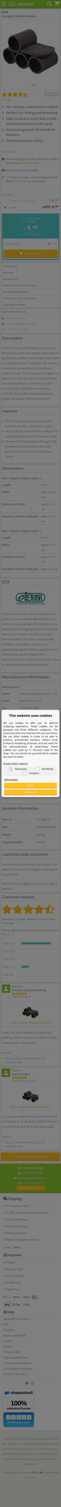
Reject (30, 785)
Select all (30, 792)
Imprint (23, 763)
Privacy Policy (10, 763)
